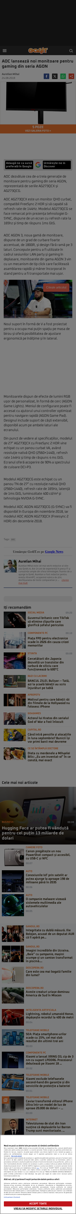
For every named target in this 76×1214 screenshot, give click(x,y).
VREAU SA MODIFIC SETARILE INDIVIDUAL (38, 1209)
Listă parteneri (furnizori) (12, 1197)
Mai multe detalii (16, 1156)
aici (38, 1168)
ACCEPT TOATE (38, 1204)
